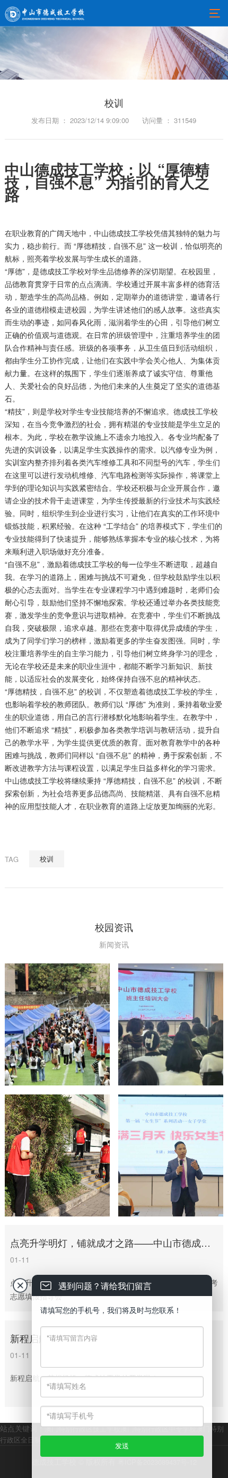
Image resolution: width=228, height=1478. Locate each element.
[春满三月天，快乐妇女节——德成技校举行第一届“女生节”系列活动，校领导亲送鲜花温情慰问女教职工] (170, 1155)
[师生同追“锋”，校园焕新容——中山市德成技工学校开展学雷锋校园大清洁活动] (57, 1155)
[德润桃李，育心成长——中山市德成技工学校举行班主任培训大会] (170, 1024)
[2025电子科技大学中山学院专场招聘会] (57, 1024)
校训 (47, 859)
